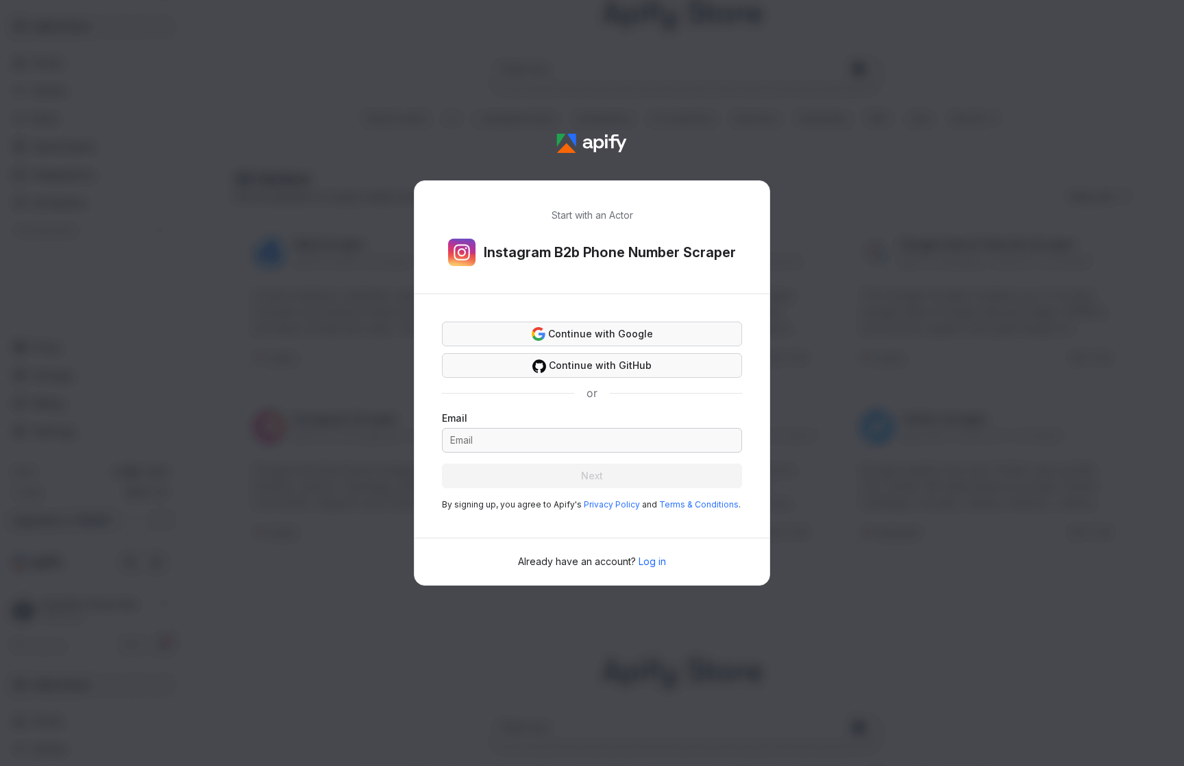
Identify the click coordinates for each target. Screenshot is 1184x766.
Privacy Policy (612, 504)
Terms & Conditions (699, 504)
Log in (652, 561)
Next (592, 475)
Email (454, 418)
